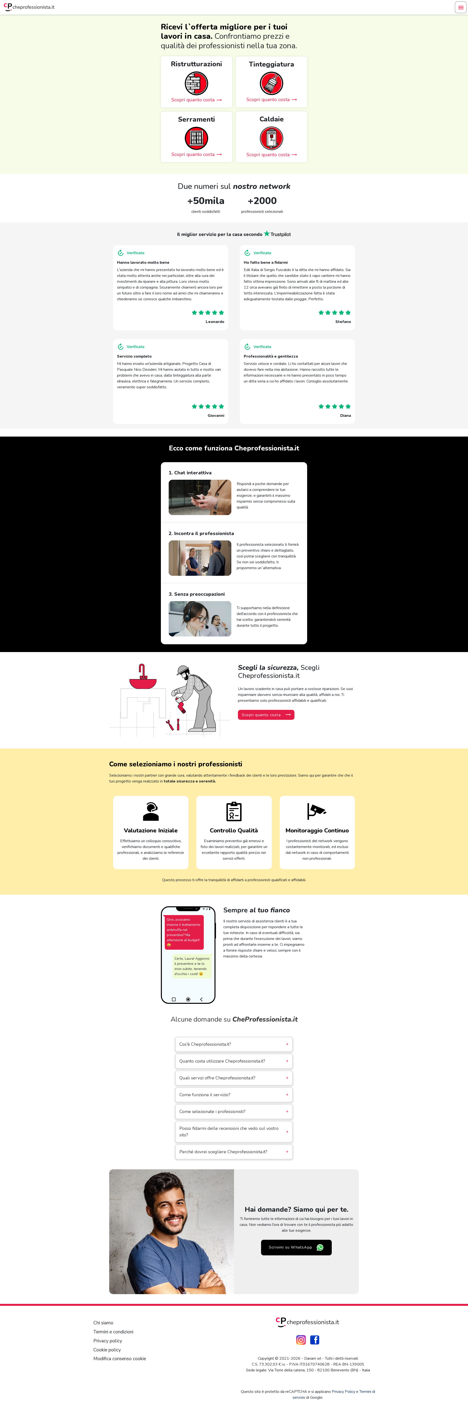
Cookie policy (107, 1350)
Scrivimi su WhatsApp (290, 1247)
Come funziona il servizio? (234, 1095)
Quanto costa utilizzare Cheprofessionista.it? (234, 1061)
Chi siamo (103, 1323)
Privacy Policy (343, 1391)
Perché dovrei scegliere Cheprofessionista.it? (234, 1152)
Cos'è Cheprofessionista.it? (234, 1044)
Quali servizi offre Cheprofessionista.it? (234, 1078)
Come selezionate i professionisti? (234, 1111)
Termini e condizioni (113, 1332)
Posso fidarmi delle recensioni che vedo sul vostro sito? (234, 1131)
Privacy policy (107, 1341)
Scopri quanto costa (261, 715)
